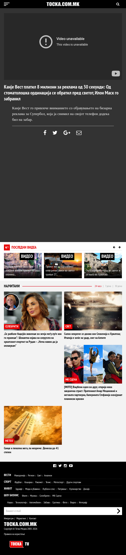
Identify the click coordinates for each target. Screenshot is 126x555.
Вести (7, 475)
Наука (10, 502)
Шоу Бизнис (11, 495)
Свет (39, 475)
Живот (8, 488)
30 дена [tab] (118, 286)
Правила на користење (14, 534)
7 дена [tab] (108, 286)
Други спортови (73, 482)
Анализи (48, 475)
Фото (65, 502)
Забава (46, 502)
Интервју (83, 502)
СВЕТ (68, 326)
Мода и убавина (32, 489)
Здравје (18, 489)
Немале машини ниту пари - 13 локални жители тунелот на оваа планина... (23, 270)
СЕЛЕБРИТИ (11, 326)
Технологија (21, 502)
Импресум (8, 518)
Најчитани (12, 286)
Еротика (56, 502)
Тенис (48, 482)
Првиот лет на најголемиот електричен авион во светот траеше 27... (60, 270)
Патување (62, 489)
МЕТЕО (9, 441)
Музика (33, 495)
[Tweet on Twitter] (55, 133)
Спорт (7, 482)
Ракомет (39, 482)
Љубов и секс (48, 489)
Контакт (32, 518)
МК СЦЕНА (71, 379)
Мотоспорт (59, 482)
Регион (31, 475)
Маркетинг (21, 518)
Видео (73, 502)
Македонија (19, 475)
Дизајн (86, 489)
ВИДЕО (27, 256)
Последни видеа (23, 247)
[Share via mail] (79, 133)
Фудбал (18, 482)
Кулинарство (75, 489)
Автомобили (35, 502)
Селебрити (45, 495)
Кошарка (28, 482)
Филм (24, 495)
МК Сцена (56, 495)
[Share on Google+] (67, 133)
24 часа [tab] (98, 286)
